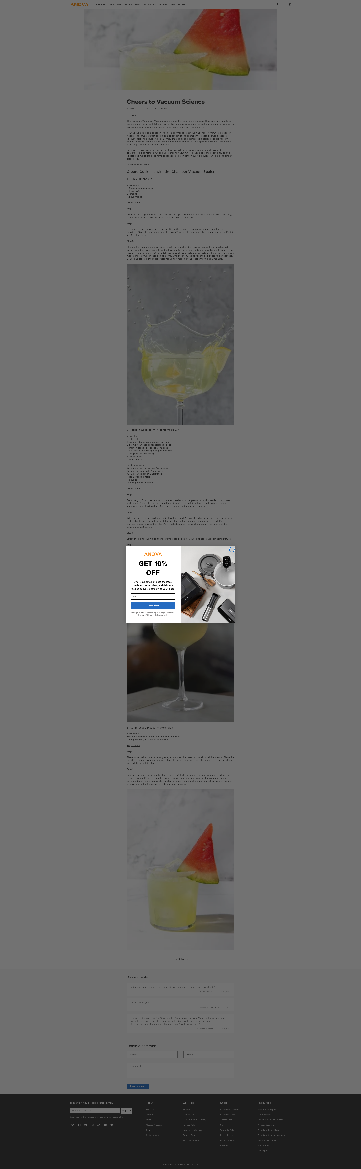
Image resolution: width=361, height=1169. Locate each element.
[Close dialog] (231, 549)
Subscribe (153, 605)
